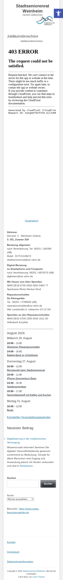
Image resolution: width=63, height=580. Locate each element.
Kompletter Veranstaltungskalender (29, 417)
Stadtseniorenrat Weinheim (32, 8)
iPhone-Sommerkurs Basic (21, 378)
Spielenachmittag (16, 386)
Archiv (10, 495)
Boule (10, 410)
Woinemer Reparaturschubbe (23, 346)
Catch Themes (38, 577)
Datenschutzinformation (20, 561)
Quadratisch (31, 220)
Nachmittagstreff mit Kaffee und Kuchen (29, 394)
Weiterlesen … (28, 465)
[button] (58, 13)
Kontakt (11, 542)
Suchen (11, 478)
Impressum (13, 551)
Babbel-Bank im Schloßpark (22, 355)
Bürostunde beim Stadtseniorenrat (26, 370)
